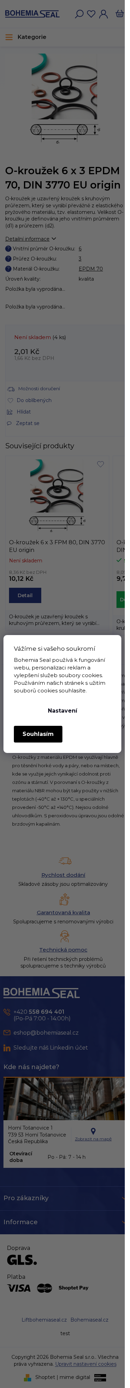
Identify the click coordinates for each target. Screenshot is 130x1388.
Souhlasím (38, 734)
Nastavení (62, 710)
